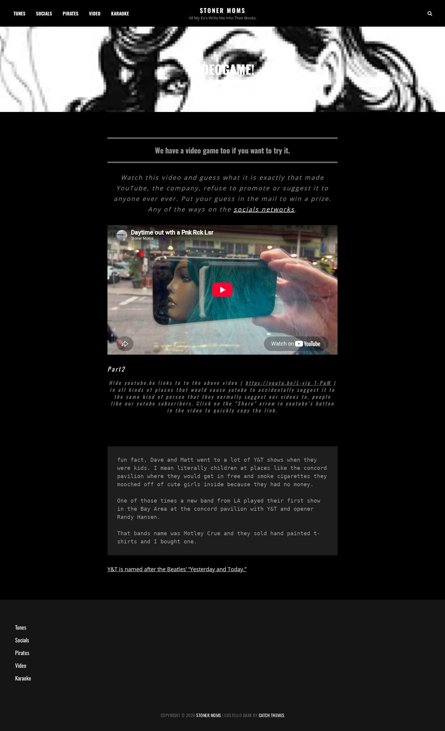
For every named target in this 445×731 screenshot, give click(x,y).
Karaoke (120, 13)
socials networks (264, 209)
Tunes (19, 13)
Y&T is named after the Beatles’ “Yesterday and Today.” (176, 569)
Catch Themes (272, 715)
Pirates (70, 13)
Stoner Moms (223, 10)
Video (95, 13)
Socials (44, 13)
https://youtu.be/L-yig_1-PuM (288, 382)
